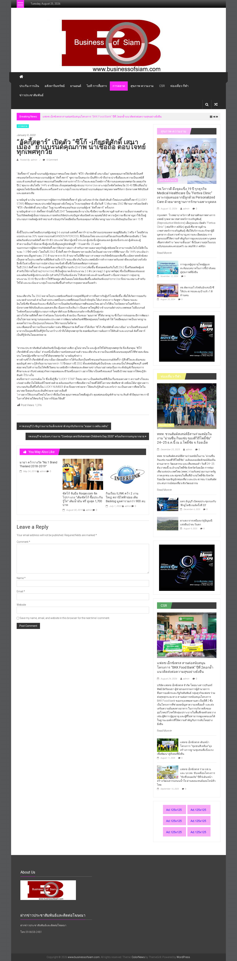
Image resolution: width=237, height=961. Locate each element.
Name (21, 578)
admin (43, 471)
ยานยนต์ (75, 86)
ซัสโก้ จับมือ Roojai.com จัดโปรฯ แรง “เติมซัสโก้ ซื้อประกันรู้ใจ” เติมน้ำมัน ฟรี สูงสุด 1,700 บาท (83, 499)
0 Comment (52, 160)
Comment (23, 541)
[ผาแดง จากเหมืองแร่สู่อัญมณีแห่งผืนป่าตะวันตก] (167, 523)
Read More (163, 252)
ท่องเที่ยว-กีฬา (179, 86)
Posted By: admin (28, 160)
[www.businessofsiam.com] (118, 45)
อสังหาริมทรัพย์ (55, 86)
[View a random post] (216, 104)
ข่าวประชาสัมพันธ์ (31, 95)
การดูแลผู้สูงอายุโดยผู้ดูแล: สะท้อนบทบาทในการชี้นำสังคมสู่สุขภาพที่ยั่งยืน (198, 268)
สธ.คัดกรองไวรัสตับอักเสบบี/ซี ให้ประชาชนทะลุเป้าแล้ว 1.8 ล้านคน (197, 291)
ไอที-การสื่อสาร (97, 86)
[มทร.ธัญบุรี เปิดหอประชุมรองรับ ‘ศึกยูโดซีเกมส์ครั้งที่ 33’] (167, 504)
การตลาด (119, 86)
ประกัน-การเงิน (29, 86)
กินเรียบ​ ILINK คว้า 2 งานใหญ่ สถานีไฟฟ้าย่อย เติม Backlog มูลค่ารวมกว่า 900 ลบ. (126, 497)
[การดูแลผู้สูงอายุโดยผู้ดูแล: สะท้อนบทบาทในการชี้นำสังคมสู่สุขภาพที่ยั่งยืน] (167, 267)
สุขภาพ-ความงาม (142, 86)
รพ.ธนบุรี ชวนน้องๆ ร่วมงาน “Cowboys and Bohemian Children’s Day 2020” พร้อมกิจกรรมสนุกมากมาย (86, 436)
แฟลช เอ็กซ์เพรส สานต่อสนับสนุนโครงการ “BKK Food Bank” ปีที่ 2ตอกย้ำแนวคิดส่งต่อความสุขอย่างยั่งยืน (102, 116)
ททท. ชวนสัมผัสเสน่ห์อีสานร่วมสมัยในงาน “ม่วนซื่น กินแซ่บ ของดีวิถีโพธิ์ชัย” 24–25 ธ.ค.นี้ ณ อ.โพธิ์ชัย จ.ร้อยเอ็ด (184, 438)
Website (21, 604)
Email (21, 591)
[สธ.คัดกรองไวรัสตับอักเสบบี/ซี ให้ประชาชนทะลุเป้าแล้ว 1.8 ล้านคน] (167, 290)
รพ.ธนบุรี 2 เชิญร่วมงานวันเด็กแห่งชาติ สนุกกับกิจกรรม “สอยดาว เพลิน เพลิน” (64, 426)
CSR (162, 86)
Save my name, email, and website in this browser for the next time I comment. (65, 618)
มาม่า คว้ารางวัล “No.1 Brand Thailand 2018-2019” (38, 464)
